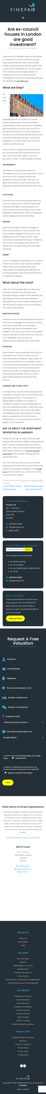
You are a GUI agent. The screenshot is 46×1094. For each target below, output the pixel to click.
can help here (22, 81)
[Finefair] (23, 11)
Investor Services (23, 1010)
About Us (23, 938)
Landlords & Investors (23, 996)
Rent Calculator (23, 959)
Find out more (15, 618)
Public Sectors (23, 976)
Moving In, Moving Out (23, 972)
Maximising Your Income (23, 966)
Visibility (26, 1089)
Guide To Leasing (23, 1020)
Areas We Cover (23, 1003)
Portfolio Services (23, 1014)
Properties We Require (23, 1007)
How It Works (23, 942)
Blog (23, 945)
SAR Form (23, 1041)
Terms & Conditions (23, 1044)
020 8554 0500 (15, 524)
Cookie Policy (23, 1055)
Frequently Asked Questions (23, 1024)
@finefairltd (14, 530)
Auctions (23, 962)
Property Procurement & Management (23, 983)
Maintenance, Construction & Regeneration (23, 979)
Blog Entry (24, 480)
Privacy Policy (26, 756)
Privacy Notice (23, 1048)
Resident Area (23, 969)
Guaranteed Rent (23, 1000)
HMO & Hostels (23, 1017)
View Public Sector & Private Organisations (23, 837)
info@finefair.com (16, 527)
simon (7, 483)
